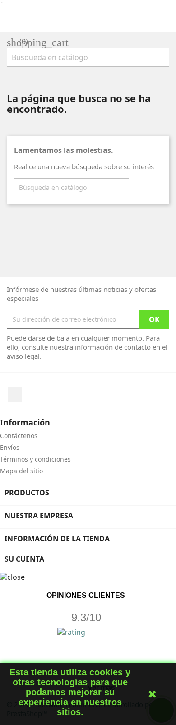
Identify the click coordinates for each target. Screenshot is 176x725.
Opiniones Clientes (85, 595)
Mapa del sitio (21, 470)
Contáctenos (18, 435)
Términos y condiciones (35, 459)
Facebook (15, 394)
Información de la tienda (57, 539)
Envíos (9, 447)
